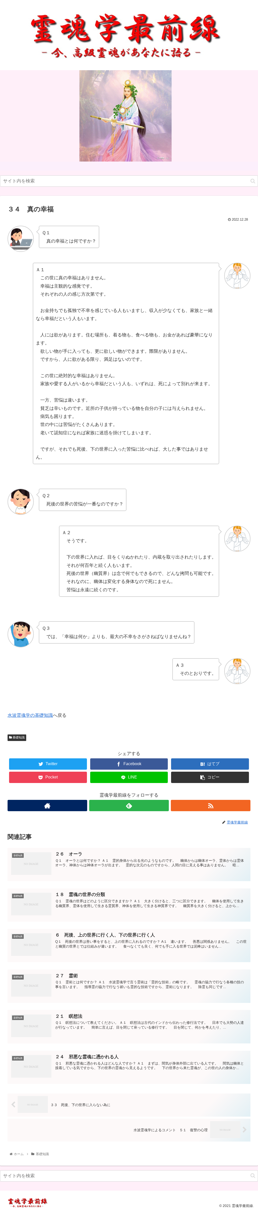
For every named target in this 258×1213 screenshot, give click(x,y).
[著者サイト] (47, 805)
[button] (252, 181)
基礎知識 (18, 737)
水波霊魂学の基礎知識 (30, 715)
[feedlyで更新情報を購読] (129, 805)
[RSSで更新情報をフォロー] (210, 805)
